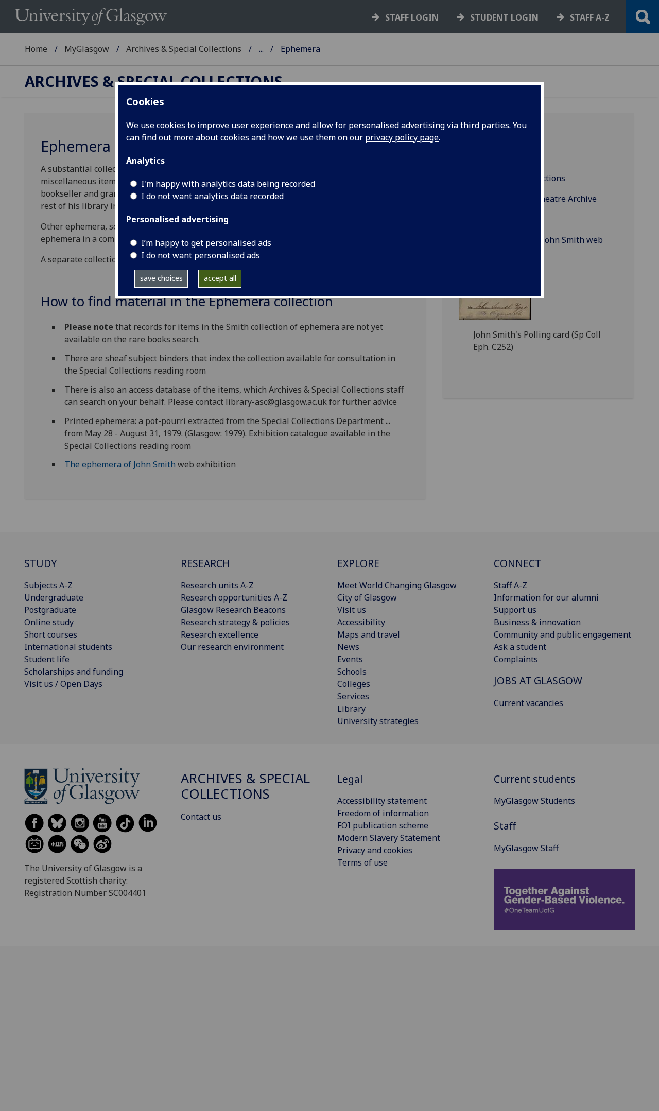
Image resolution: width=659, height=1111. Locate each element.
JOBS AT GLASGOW (538, 680)
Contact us (201, 816)
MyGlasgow (86, 49)
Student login (504, 17)
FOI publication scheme (382, 825)
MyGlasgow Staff (526, 848)
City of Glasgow (367, 597)
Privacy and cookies (374, 850)
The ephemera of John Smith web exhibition (538, 246)
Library (351, 708)
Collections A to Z (506, 157)
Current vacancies (528, 703)
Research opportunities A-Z (234, 597)
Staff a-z (590, 17)
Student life (47, 659)
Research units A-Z (217, 585)
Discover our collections (519, 178)
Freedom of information (383, 813)
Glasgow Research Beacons (233, 609)
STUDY (40, 563)
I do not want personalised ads (200, 255)
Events (350, 659)
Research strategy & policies (235, 622)
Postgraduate (50, 609)
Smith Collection (504, 219)
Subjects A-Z (48, 585)
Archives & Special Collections (183, 49)
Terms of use (362, 862)
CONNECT (517, 563)
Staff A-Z (510, 585)
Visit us (351, 609)
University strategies (378, 721)
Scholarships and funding (73, 671)
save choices (161, 278)
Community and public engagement (562, 634)
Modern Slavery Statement (388, 837)
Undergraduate (53, 597)
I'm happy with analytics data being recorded (228, 183)
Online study (49, 622)
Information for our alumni (546, 597)
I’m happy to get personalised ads (206, 243)
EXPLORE (358, 563)
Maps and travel (368, 634)
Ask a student (520, 647)
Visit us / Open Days (63, 684)
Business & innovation (537, 622)
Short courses (50, 634)
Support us (515, 609)
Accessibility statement (382, 800)
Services (353, 696)
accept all (220, 278)
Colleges (353, 684)
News (348, 647)
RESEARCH (205, 563)
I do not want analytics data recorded (212, 196)
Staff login (412, 17)
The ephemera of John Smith (120, 464)
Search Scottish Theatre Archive (535, 198)
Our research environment (232, 647)
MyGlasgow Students (534, 800)
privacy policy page (402, 137)
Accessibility (361, 622)
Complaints (516, 659)
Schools (352, 671)
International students (68, 647)
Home (36, 49)
